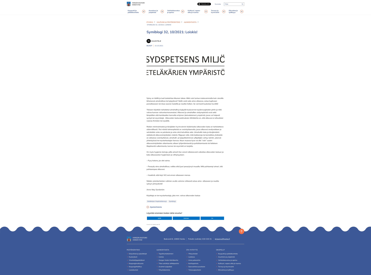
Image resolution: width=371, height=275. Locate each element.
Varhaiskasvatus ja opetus (173, 11)
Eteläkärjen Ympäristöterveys (157, 201)
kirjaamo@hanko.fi (222, 239)
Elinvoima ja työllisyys (233, 11)
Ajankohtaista (156, 207)
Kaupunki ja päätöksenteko (133, 11)
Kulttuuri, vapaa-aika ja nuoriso (194, 11)
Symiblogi (172, 201)
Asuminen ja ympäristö (153, 11)
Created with (152, 224)
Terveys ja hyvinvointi (215, 11)
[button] (159, 218)
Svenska (218, 4)
